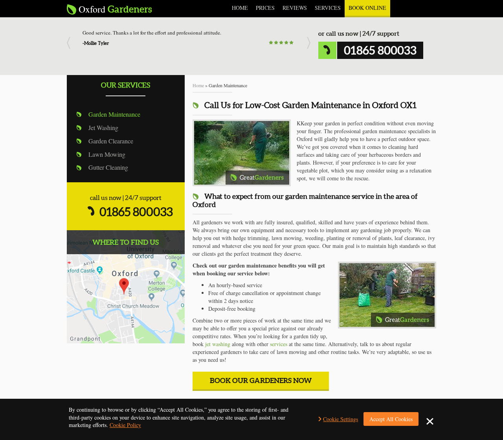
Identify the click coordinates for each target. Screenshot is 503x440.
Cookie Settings (340, 419)
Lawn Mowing (106, 154)
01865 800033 (136, 211)
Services (328, 7)
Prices (265, 7)
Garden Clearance (110, 141)
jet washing (217, 344)
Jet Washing (103, 127)
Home (240, 7)
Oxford (115, 9)
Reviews (295, 7)
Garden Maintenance (114, 114)
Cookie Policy (125, 425)
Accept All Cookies (391, 419)
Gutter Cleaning (108, 167)
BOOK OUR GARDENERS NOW (261, 380)
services (278, 344)
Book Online (367, 7)
